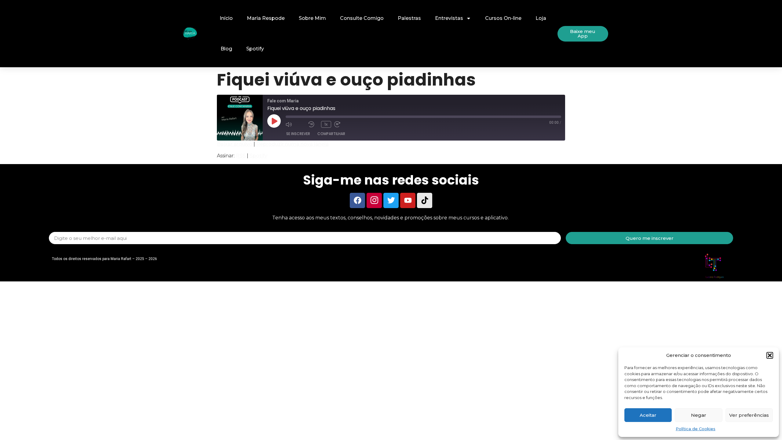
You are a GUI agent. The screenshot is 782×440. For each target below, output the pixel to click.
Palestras (409, 18)
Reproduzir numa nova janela (292, 144)
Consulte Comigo (362, 18)
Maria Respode (266, 18)
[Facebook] (357, 200)
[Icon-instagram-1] (374, 200)
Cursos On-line (503, 18)
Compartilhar (331, 133)
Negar (698, 415)
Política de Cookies (695, 428)
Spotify (255, 49)
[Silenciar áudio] (295, 124)
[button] (770, 355)
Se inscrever (298, 133)
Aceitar (648, 415)
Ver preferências (749, 415)
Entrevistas (449, 18)
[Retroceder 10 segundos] (313, 124)
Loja (540, 18)
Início (226, 18)
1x (326, 124)
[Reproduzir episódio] (274, 121)
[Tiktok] (424, 200)
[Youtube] (407, 200)
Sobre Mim (312, 18)
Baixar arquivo (234, 144)
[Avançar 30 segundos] (344, 124)
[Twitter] (391, 200)
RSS (241, 156)
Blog (226, 49)
